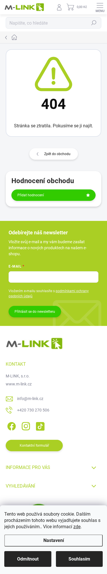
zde (76, 526)
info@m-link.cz (30, 398)
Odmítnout (28, 559)
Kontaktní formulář (34, 446)
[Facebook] (11, 425)
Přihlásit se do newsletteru (35, 312)
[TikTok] (39, 425)
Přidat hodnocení (30, 195)
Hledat (94, 23)
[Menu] (100, 7)
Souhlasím (79, 559)
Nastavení (53, 540)
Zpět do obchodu (57, 154)
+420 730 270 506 (33, 410)
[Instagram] (25, 425)
